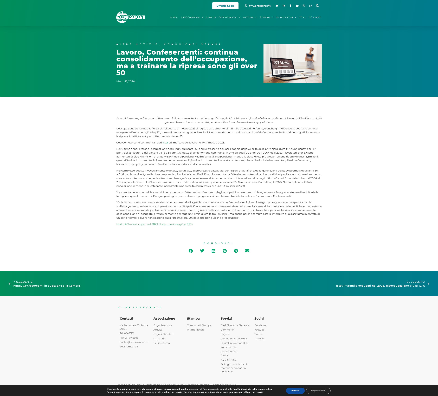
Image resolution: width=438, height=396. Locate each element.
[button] (317, 6)
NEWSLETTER (284, 17)
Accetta (295, 390)
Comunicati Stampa (193, 44)
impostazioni (200, 392)
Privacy (204, 384)
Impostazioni (318, 390)
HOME (174, 17)
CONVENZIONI (228, 17)
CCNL (302, 17)
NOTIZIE (248, 17)
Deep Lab (230, 384)
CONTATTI (315, 17)
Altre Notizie (137, 44)
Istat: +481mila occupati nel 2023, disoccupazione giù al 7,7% (154, 224)
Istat (165, 142)
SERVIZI (211, 17)
